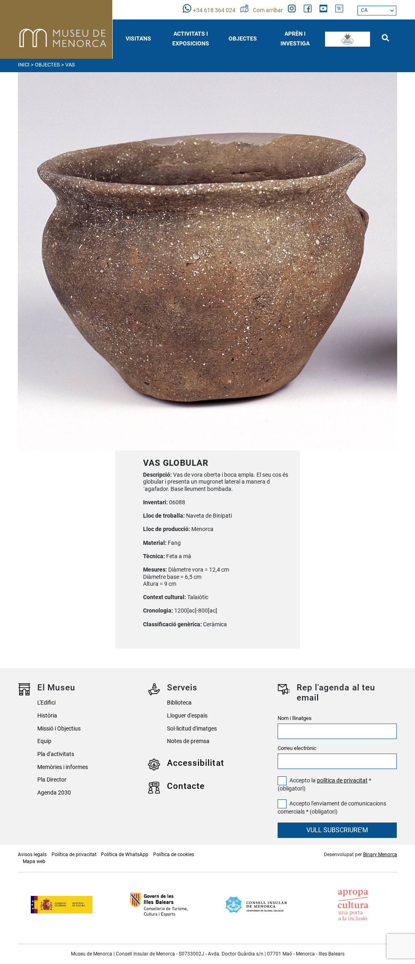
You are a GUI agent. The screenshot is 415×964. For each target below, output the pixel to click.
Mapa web (34, 861)
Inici (24, 65)
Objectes (47, 65)
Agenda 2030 (54, 792)
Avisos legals (32, 854)
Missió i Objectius (59, 728)
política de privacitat (342, 780)
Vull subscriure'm (337, 830)
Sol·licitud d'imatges (192, 728)
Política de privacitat (73, 854)
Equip (44, 741)
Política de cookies (173, 854)
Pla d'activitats (55, 754)
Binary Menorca (380, 854)
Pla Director (51, 779)
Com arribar (268, 10)
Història (47, 715)
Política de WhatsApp (124, 854)
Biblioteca (179, 702)
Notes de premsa (188, 741)
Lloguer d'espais (187, 715)
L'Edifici (46, 702)
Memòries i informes (62, 767)
